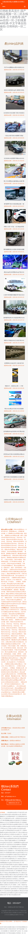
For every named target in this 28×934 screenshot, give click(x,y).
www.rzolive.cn (14, 803)
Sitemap (21, 914)
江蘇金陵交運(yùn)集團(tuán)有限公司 (13, 912)
